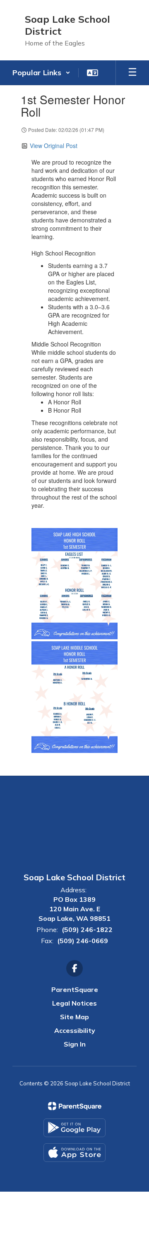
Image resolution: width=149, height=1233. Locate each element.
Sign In (75, 1044)
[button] (41, 72)
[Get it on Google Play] (74, 1127)
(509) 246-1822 (87, 929)
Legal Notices (74, 1003)
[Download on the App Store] (74, 1152)
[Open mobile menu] (132, 72)
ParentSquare (74, 989)
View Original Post (53, 145)
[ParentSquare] (74, 1106)
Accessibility (74, 1030)
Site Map (74, 1017)
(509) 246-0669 (82, 941)
